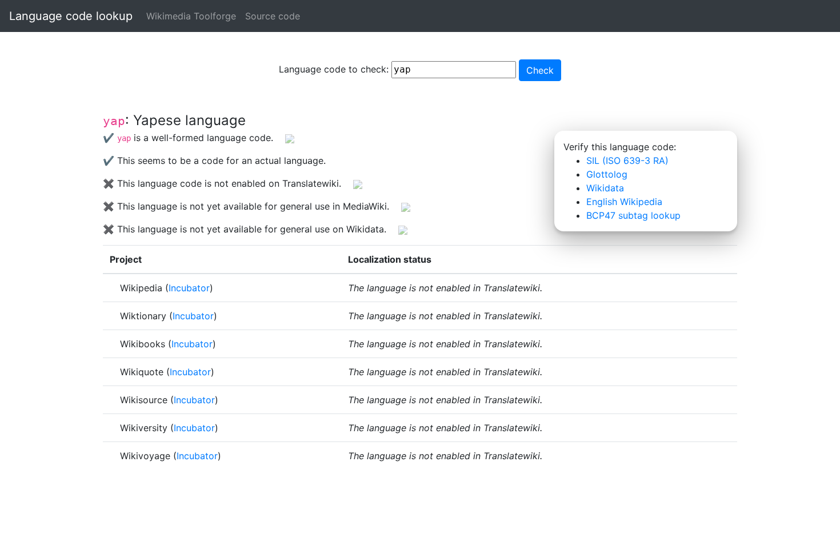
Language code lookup (71, 16)
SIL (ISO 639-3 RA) (627, 160)
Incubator (189, 288)
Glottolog (606, 174)
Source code (272, 16)
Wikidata (605, 188)
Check (540, 70)
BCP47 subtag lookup (633, 215)
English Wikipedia (624, 201)
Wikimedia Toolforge (191, 16)
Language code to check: (335, 69)
